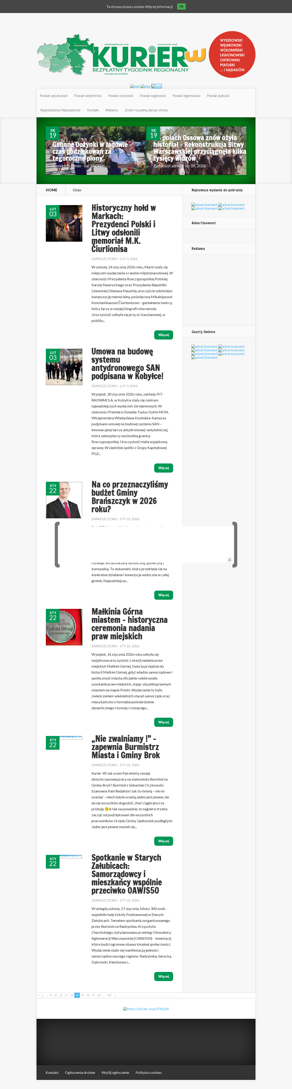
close (229, 560)
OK (181, 6)
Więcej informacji (159, 6)
